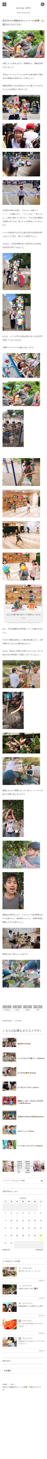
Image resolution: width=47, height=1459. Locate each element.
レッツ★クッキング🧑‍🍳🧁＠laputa (30, 1146)
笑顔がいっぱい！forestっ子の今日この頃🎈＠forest (30, 1102)
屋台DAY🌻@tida (24, 1044)
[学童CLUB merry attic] (23, 8)
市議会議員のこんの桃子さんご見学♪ (31, 1306)
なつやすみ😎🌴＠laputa (27, 1073)
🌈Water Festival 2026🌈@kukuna (31, 1117)
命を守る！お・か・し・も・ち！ (30, 1271)
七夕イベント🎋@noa (26, 1131)
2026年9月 (39, 1250)
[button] (42, 4)
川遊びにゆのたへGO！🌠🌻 (28, 1288)
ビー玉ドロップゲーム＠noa (28, 1087)
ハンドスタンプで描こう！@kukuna (31, 1058)
